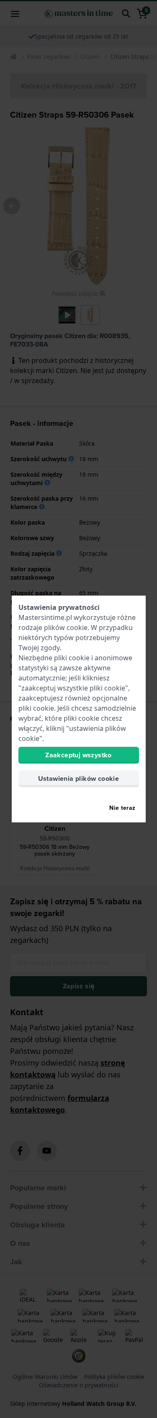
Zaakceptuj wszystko (78, 755)
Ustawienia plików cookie (78, 778)
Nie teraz (122, 808)
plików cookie (66, 627)
